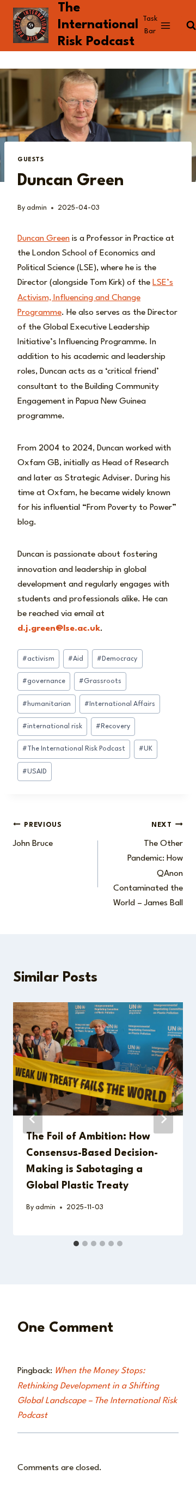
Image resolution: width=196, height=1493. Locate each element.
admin (37, 207)
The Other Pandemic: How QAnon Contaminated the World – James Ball (148, 864)
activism (38, 658)
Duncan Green (43, 238)
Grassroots (100, 681)
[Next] (163, 1119)
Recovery (113, 726)
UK (145, 748)
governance (43, 681)
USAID (34, 771)
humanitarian (46, 704)
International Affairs (119, 704)
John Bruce (37, 835)
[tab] (76, 1243)
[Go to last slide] (32, 1119)
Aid (75, 658)
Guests (30, 160)
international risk (52, 726)
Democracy (117, 658)
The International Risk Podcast (73, 748)
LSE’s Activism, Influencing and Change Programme (95, 297)
